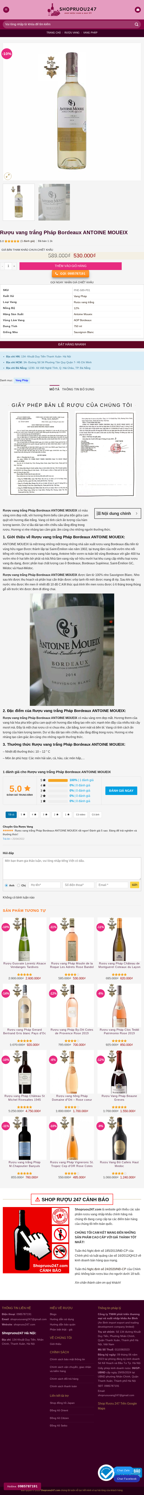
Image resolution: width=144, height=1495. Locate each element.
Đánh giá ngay (121, 790)
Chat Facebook (126, 1478)
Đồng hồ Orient (59, 1410)
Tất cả (11, 814)
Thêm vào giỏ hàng (71, 266)
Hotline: (22, 1486)
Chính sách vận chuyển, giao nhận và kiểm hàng (70, 1369)
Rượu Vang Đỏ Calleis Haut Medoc (119, 1164)
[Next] (133, 111)
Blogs (53, 1314)
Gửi (134, 884)
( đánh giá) (28, 240)
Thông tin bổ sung (78, 389)
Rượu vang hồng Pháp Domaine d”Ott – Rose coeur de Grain (72, 1098)
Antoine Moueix (83, 314)
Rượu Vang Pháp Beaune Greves (119, 1097)
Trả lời (6, 838)
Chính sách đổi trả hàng (64, 1378)
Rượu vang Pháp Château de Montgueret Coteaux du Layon (119, 965)
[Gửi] (136, 24)
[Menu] (6, 10)
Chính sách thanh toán (63, 1386)
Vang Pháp (90, 32)
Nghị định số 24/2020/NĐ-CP (106, 1269)
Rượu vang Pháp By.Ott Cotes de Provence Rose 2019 (72, 1031)
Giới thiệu (55, 1343)
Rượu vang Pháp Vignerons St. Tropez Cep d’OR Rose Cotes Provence (72, 1164)
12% (76, 308)
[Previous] (10, 111)
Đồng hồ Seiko (58, 1425)
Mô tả (54, 389)
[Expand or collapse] (136, 513)
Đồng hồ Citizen (59, 1418)
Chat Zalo (123, 1470)
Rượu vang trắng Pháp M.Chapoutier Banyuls (24, 1164)
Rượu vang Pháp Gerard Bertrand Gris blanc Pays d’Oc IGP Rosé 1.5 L (24, 1031)
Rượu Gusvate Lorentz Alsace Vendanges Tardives (24, 965)
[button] (138, 10)
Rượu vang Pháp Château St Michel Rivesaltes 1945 (24, 1097)
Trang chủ (53, 32)
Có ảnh (95, 814)
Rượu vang (72, 32)
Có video (80, 814)
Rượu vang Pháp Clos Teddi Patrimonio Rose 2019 (119, 1031)
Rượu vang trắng (84, 302)
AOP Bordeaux (83, 320)
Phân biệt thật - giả (61, 1329)
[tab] (54, 389)
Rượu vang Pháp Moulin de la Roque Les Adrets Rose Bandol (72, 965)
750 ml (78, 326)
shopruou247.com (24, 1324)
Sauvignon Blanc (84, 332)
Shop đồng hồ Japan (62, 1402)
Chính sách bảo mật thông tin (67, 1359)
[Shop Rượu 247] (72, 9)
